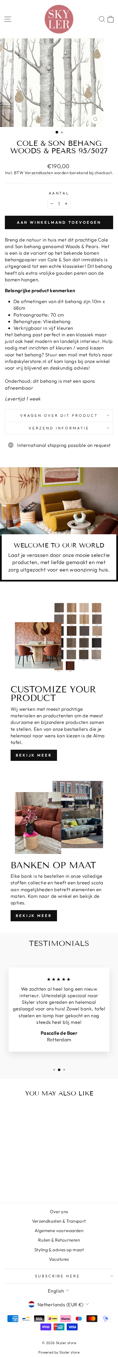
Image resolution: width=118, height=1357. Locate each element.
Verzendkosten (39, 172)
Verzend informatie (59, 428)
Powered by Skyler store (59, 1352)
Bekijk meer (34, 755)
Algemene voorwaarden (59, 1230)
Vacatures (59, 1259)
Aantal (59, 193)
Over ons (59, 1211)
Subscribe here (57, 1276)
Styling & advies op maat (59, 1249)
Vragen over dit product (59, 415)
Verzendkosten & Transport (59, 1221)
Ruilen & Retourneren (59, 1240)
